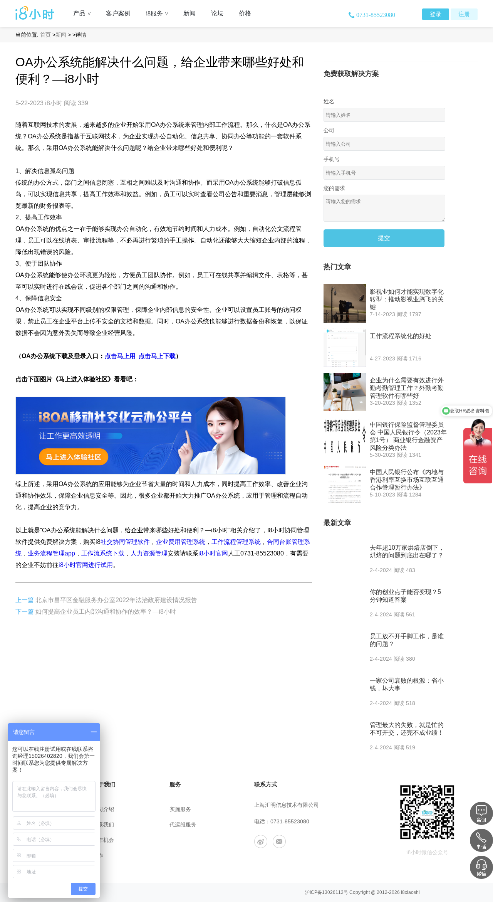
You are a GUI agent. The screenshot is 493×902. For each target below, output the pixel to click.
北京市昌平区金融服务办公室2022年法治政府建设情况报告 (116, 600)
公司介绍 (103, 809)
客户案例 (118, 13)
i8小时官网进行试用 (86, 565)
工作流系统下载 (102, 553)
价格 (245, 13)
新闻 (189, 13)
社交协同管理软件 (125, 542)
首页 (45, 35)
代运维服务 (182, 825)
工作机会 (103, 840)
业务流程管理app (51, 553)
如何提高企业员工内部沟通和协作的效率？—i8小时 (105, 611)
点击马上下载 (157, 356)
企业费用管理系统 (180, 542)
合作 (97, 855)
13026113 (333, 892)
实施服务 (180, 809)
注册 (464, 14)
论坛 (217, 13)
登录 (435, 14)
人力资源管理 (149, 553)
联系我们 (103, 825)
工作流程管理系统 (236, 542)
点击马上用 (120, 356)
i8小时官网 (213, 553)
